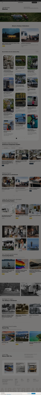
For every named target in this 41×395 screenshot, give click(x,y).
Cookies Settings (29, 393)
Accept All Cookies (33, 393)
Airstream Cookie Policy (9, 394)
